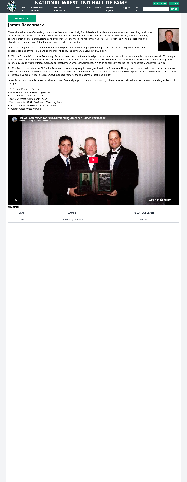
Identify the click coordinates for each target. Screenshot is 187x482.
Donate (174, 3)
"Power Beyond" (110, 9)
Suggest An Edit (22, 18)
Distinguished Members (37, 9)
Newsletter (160, 3)
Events (98, 7)
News (88, 7)
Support (126, 7)
